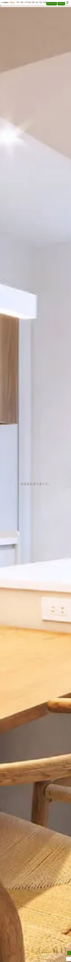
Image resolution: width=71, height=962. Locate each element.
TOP (69, 953)
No (0, 6)
